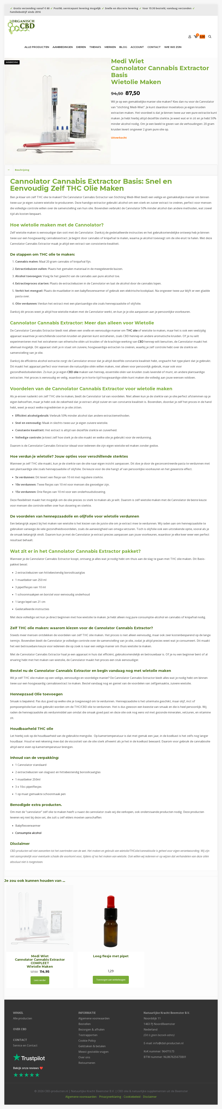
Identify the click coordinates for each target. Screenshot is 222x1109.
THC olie (132, 330)
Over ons (84, 1057)
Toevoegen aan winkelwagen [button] (110, 979)
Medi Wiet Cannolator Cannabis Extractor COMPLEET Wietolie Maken (40, 961)
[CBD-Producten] (21, 26)
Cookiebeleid (132, 1097)
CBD (141, 342)
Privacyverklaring (110, 1097)
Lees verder (40, 980)
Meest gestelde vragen (93, 1052)
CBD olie (72, 372)
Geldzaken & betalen (92, 1046)
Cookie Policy (87, 1040)
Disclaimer (150, 1097)
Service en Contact (25, 1045)
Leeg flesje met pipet (111, 956)
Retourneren (86, 1063)
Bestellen (84, 1024)
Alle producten (22, 1018)
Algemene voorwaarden (94, 1018)
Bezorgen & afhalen (91, 1029)
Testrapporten (87, 1035)
